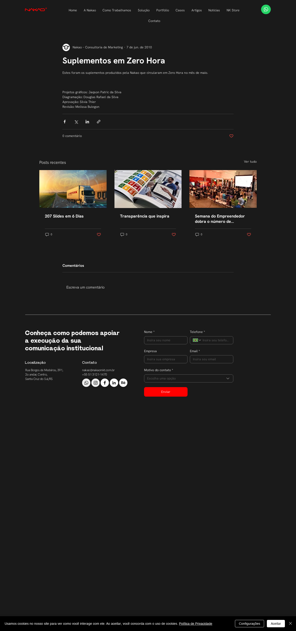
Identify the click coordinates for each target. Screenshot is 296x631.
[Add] (86, 383)
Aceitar (276, 623)
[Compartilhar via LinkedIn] (87, 121)
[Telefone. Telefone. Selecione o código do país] (197, 340)
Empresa (150, 351)
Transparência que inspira (144, 216)
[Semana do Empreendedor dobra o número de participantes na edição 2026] (223, 189)
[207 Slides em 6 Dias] (73, 189)
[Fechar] (290, 623)
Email (195, 351)
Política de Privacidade (195, 623)
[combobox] (188, 378)
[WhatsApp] (266, 9)
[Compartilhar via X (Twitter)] (76, 121)
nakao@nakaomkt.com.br (98, 370)
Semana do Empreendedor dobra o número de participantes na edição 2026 (222, 218)
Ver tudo (250, 161)
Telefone (197, 332)
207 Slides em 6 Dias (64, 216)
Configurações (249, 623)
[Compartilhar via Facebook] (64, 121)
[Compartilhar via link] (98, 121)
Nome (149, 332)
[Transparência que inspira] (148, 189)
